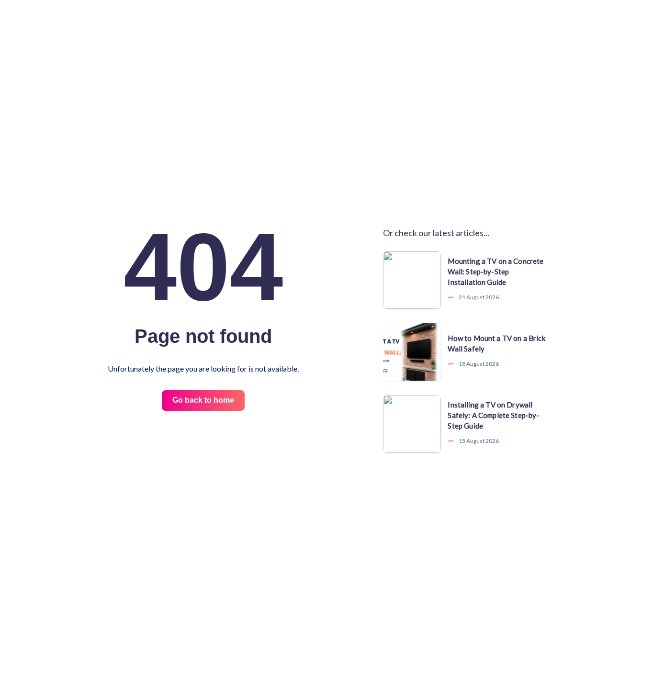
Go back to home (203, 400)
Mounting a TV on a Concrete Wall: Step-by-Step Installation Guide (495, 271)
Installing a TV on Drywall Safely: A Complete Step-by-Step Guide (493, 415)
